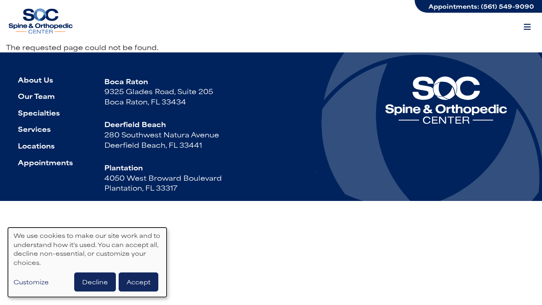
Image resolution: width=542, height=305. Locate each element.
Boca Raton (126, 81)
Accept (138, 281)
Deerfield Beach (135, 124)
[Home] (41, 21)
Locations (36, 145)
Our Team (36, 96)
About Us (35, 79)
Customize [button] (31, 282)
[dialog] (87, 262)
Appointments (45, 162)
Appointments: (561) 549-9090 (481, 6)
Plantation (123, 167)
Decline (95, 281)
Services (34, 129)
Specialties (39, 112)
